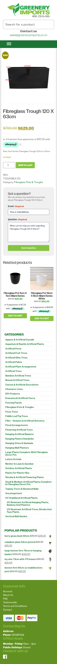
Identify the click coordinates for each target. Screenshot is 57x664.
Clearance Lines (14, 389)
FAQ (5, 598)
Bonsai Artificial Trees (17, 380)
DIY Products (12, 393)
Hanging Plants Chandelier (19, 438)
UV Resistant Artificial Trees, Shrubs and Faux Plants (29, 511)
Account (7, 591)
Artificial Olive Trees (16, 357)
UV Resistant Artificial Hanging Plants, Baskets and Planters (28, 503)
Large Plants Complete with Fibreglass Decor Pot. (26, 453)
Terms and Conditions (15, 606)
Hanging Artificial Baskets (19, 434)
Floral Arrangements (16, 425)
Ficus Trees (11, 411)
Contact (7, 609)
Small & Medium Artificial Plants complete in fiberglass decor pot (28, 483)
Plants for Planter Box (17, 472)
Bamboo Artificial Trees (18, 375)
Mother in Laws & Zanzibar (19, 463)
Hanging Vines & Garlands (19, 443)
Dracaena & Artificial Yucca (20, 398)
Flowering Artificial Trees (19, 429)
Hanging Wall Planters (17, 447)
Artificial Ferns (13, 348)
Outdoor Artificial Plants (18, 468)
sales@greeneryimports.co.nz (28, 35)
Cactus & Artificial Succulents (21, 384)
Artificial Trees (13, 371)
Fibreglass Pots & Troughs (19, 407)
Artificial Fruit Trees (16, 353)
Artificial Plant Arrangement (20, 366)
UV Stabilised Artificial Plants (21, 497)
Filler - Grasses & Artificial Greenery (24, 420)
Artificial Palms (13, 362)
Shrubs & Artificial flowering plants (24, 477)
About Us (8, 595)
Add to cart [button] (15, 315)
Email (16, 206)
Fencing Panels (13, 402)
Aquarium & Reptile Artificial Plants (24, 344)
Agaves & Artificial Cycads (19, 339)
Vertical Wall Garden (16, 516)
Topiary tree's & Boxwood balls (22, 488)
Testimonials (10, 602)
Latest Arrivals (13, 459)
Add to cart (25, 165)
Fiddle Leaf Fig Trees (16, 416)
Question (17, 219)
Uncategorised (13, 493)
